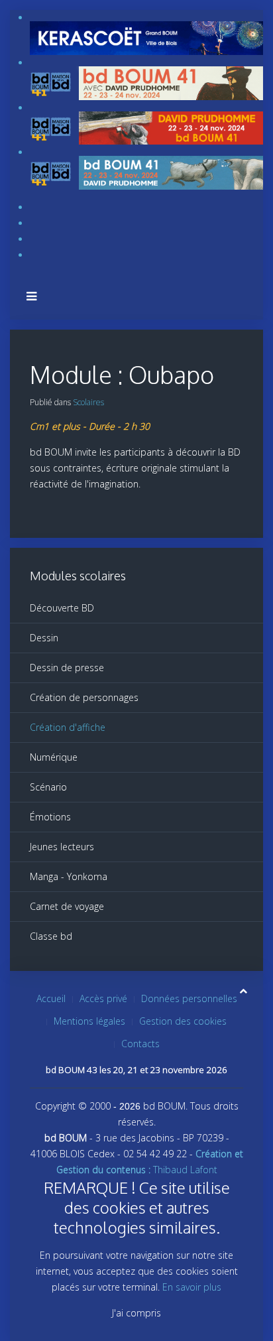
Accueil (51, 998)
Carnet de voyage (67, 906)
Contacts (140, 1043)
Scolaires (88, 402)
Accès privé (103, 998)
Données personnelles (189, 998)
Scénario (48, 787)
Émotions (50, 816)
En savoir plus (191, 1287)
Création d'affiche (67, 727)
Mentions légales (89, 1021)
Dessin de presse (67, 667)
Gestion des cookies (183, 1021)
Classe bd (51, 936)
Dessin (44, 637)
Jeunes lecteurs (62, 846)
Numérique (54, 757)
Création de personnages (84, 697)
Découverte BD (62, 608)
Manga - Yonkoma (68, 876)
